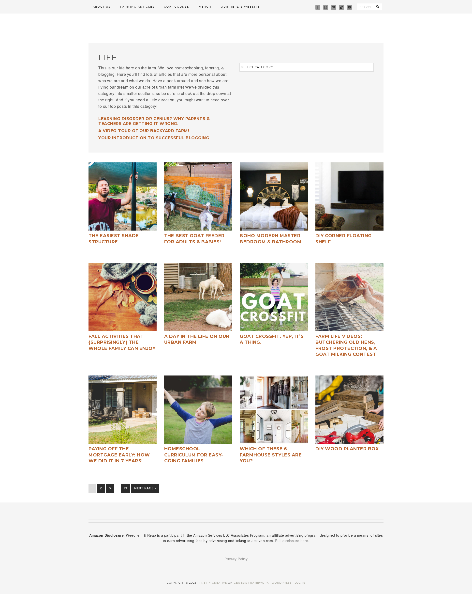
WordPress (282, 582)
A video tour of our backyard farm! (143, 130)
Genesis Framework (251, 582)
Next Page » (145, 488)
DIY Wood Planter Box (347, 449)
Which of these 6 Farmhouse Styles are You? (271, 455)
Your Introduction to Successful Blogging (153, 138)
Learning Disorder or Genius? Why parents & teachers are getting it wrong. (154, 121)
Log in (300, 582)
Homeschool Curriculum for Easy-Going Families (193, 455)
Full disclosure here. (292, 540)
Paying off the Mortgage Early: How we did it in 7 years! (119, 455)
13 (125, 488)
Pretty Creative (213, 582)
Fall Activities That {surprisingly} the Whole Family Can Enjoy (121, 342)
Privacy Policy (236, 558)
